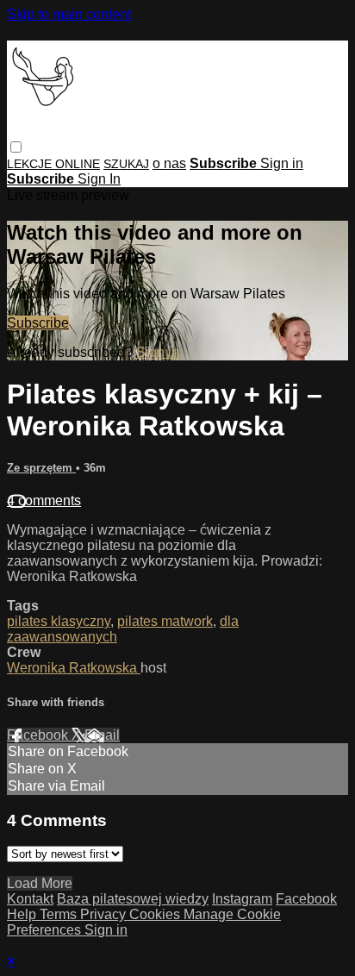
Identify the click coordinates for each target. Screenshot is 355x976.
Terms (60, 914)
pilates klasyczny (58, 621)
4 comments (44, 500)
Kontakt (30, 899)
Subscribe (38, 323)
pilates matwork (165, 621)
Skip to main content (69, 14)
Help (23, 914)
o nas (169, 163)
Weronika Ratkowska (73, 667)
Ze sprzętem (41, 467)
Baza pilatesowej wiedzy (133, 899)
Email (102, 735)
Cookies (156, 914)
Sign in (281, 163)
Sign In (99, 179)
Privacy (104, 914)
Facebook (39, 735)
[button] (16, 147)
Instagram (242, 899)
